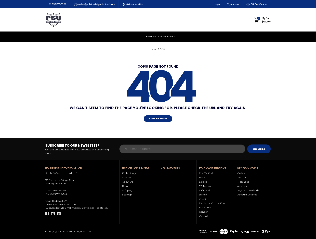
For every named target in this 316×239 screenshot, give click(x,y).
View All (203, 216)
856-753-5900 (58, 4)
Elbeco (203, 181)
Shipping (127, 190)
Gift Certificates (258, 4)
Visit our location (134, 4)
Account (234, 4)
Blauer (202, 177)
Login (217, 4)
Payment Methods (248, 190)
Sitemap (127, 194)
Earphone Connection (212, 203)
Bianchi (203, 194)
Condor (203, 211)
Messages (243, 181)
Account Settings (247, 194)
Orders (241, 173)
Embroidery (129, 173)
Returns (126, 186)
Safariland (204, 190)
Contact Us (241, 19)
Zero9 (202, 198)
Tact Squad (205, 207)
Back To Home (158, 118)
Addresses (243, 186)
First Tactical (206, 173)
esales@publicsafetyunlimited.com (96, 4)
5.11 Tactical (205, 186)
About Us (226, 19)
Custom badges (166, 36)
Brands (150, 36)
